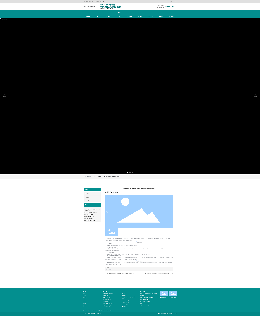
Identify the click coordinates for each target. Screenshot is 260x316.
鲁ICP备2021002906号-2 (163, 313)
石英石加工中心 (125, 304)
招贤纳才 (84, 306)
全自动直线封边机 (125, 302)
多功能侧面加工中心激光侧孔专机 (129, 297)
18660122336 (91, 216)
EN (166, 1)
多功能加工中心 (106, 301)
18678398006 (89, 212)
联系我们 (84, 305)
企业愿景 (84, 299)
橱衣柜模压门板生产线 (108, 293)
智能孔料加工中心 (107, 297)
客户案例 (84, 301)
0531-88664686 (90, 214)
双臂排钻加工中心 (125, 298)
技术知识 (94, 176)
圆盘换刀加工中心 (107, 305)
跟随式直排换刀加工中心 (108, 303)
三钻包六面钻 (124, 295)
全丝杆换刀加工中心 (107, 306)
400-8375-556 (169, 6)
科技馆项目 (85, 297)
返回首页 (175, 1)
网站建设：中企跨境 (173, 313)
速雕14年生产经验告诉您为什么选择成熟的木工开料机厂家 (121, 273)
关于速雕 (84, 303)
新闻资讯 (89, 176)
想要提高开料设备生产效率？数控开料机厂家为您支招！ (157, 273)
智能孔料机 (105, 295)
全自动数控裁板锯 (125, 300)
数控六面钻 (124, 293)
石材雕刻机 (124, 306)
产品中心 (84, 293)
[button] (127, 172)
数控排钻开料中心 (107, 299)
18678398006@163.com (91, 220)
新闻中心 (84, 295)
